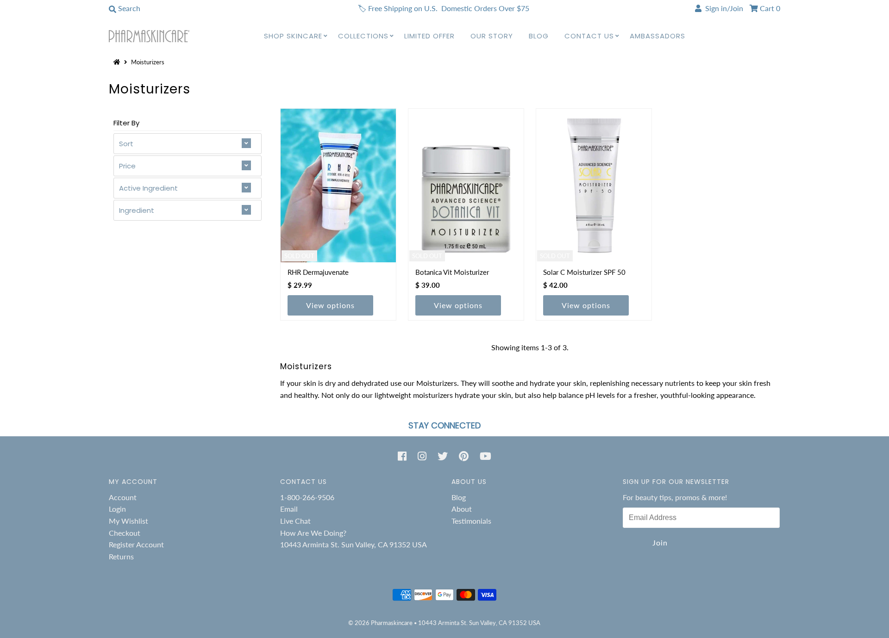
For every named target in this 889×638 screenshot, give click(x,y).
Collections (363, 36)
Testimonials (471, 520)
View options (330, 305)
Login (117, 508)
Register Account (136, 544)
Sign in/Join (722, 8)
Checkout (124, 532)
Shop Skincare (293, 36)
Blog (539, 36)
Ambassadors (657, 36)
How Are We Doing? (313, 532)
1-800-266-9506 (307, 497)
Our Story (491, 36)
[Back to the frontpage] (118, 62)
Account (123, 497)
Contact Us (589, 36)
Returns (121, 556)
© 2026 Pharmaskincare (380, 622)
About (461, 508)
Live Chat (295, 520)
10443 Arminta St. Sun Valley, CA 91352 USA (353, 544)
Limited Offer (429, 36)
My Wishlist (128, 520)
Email (289, 508)
